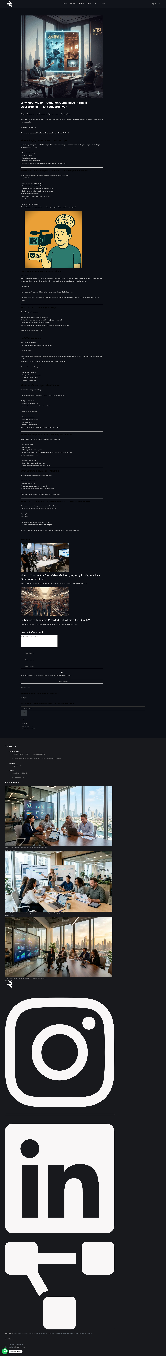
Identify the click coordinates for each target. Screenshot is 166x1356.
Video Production (27, 729)
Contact (103, 3)
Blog (96, 3)
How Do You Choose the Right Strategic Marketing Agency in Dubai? (26, 847)
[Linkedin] (60, 1240)
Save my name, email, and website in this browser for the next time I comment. (46, 675)
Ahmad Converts (19, 1347)
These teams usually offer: (29, 411)
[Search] (24, 713)
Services (72, 3)
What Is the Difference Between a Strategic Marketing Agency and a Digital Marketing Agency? (34, 913)
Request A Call (155, 4)
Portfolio (81, 3)
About (89, 3)
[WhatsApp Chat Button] (5, 1351)
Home (65, 3)
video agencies (64, 145)
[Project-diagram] (60, 1329)
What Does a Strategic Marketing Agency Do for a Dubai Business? (26, 978)
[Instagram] (60, 1114)
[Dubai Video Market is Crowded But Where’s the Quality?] (45, 602)
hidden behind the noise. (48, 508)
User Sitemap (9, 1339)
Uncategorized (26, 726)
